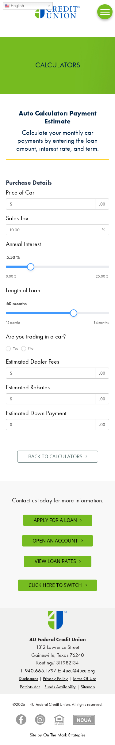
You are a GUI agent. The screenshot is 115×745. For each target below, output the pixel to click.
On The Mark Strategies (64, 735)
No (30, 348)
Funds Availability (60, 687)
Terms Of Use (84, 678)
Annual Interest (23, 244)
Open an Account (55, 540)
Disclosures (28, 678)
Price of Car (20, 192)
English (17, 5)
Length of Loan (23, 290)
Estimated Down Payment (36, 413)
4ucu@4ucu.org (79, 670)
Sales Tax (17, 218)
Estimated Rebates (28, 387)
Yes (15, 348)
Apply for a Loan (55, 520)
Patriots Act (30, 687)
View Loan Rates (55, 561)
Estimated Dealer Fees (32, 361)
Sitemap (88, 687)
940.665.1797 (40, 670)
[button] (105, 11)
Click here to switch (55, 585)
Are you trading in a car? (36, 336)
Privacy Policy (55, 678)
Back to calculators (55, 456)
